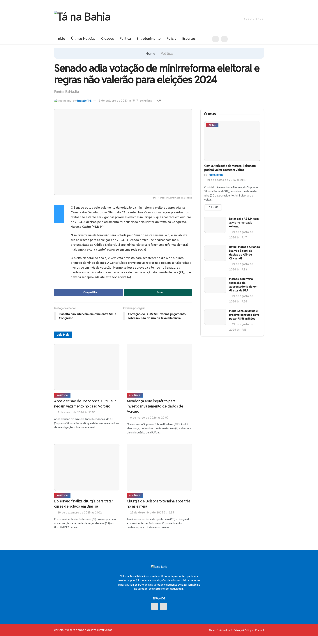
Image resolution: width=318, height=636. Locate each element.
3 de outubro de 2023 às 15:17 (118, 100)
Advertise (224, 630)
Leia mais (213, 207)
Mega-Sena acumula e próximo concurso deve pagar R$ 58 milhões (244, 314)
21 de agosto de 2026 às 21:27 (226, 180)
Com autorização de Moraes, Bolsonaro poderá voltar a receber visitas (230, 168)
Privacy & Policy (242, 630)
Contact (259, 630)
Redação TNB (84, 100)
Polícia (171, 38)
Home (150, 54)
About (212, 630)
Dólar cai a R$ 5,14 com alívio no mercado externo (244, 222)
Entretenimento (149, 38)
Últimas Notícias (83, 38)
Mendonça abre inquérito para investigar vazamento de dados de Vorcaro (155, 406)
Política (125, 38)
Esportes (188, 38)
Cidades (107, 38)
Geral (212, 125)
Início (61, 38)
